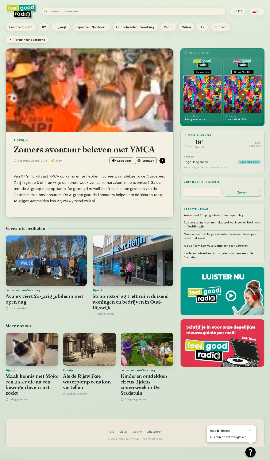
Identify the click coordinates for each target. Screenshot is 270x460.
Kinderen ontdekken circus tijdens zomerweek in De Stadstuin (143, 384)
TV (203, 27)
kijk (111, 431)
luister (123, 431)
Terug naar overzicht (29, 40)
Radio (168, 27)
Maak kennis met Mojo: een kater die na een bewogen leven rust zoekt (31, 384)
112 (44, 27)
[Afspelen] (202, 94)
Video (186, 27)
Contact (220, 27)
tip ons (137, 431)
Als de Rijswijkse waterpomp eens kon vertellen (87, 381)
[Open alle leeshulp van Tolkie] (162, 161)
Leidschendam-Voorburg (135, 27)
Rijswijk (61, 27)
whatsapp (154, 431)
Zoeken (242, 192)
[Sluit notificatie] (250, 430)
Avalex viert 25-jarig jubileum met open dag (44, 299)
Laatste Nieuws (20, 27)
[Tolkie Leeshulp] (250, 452)
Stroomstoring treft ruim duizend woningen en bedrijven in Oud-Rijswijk (130, 301)
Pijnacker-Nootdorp (91, 27)
